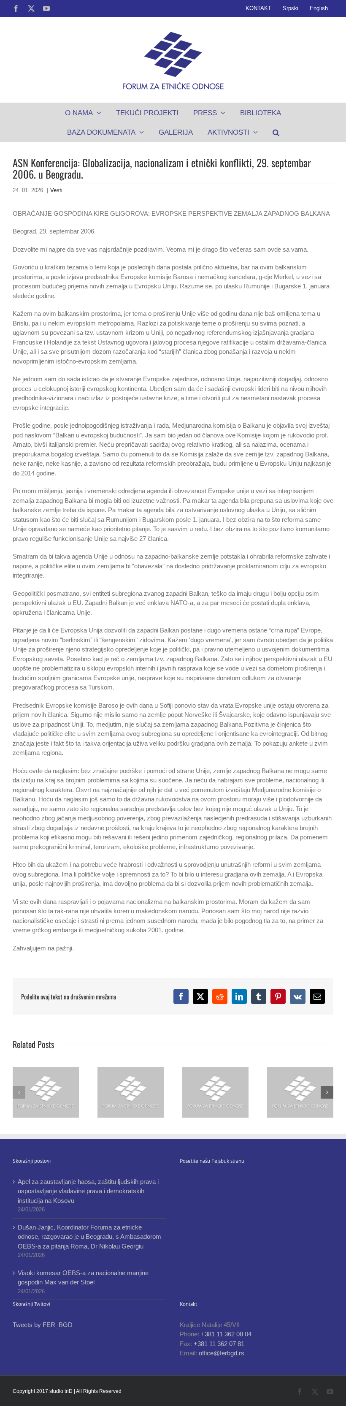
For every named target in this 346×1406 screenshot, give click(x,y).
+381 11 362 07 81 (219, 1343)
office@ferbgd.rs (221, 1353)
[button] (276, 132)
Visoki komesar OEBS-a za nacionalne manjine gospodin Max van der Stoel (83, 1277)
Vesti (56, 190)
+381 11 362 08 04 (226, 1334)
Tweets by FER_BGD (43, 1324)
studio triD (61, 1391)
